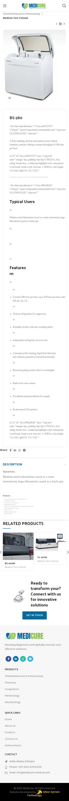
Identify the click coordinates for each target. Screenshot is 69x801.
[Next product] (64, 24)
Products (10, 732)
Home (8, 719)
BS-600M (10, 563)
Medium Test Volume (15, 18)
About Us (10, 726)
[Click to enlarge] (9, 98)
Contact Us (11, 739)
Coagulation (12, 689)
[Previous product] (56, 24)
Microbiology (13, 702)
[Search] (64, 6)
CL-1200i (42, 557)
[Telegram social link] (24, 450)
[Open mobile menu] (5, 6)
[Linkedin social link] (15, 450)
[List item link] (34, 767)
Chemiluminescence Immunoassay (22, 14)
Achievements (13, 745)
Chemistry (10, 683)
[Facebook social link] (11, 450)
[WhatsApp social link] (19, 450)
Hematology (12, 696)
